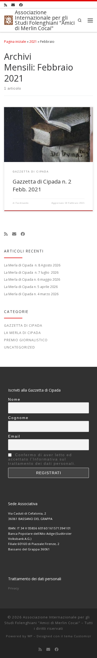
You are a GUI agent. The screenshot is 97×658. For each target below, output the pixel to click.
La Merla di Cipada (22, 332)
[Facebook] (21, 5)
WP (30, 636)
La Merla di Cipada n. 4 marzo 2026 (31, 294)
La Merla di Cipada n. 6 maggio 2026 (32, 279)
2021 (33, 41)
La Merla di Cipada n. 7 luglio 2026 (31, 272)
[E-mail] (13, 5)
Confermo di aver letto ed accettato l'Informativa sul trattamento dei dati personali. (42, 459)
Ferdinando (22, 203)
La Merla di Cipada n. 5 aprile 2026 (31, 286)
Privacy (13, 588)
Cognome (18, 418)
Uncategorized (19, 347)
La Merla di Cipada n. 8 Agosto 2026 (32, 265)
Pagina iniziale (15, 41)
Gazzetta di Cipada (23, 325)
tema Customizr (77, 636)
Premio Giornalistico (26, 340)
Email (14, 436)
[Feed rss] (5, 5)
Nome (14, 399)
